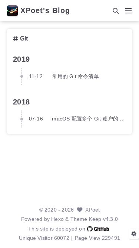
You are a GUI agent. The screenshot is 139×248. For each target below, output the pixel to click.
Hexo (57, 219)
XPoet (92, 210)
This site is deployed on (56, 229)
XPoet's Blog (45, 11)
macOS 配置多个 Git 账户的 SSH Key (89, 119)
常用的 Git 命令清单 (75, 76)
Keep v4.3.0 (103, 219)
